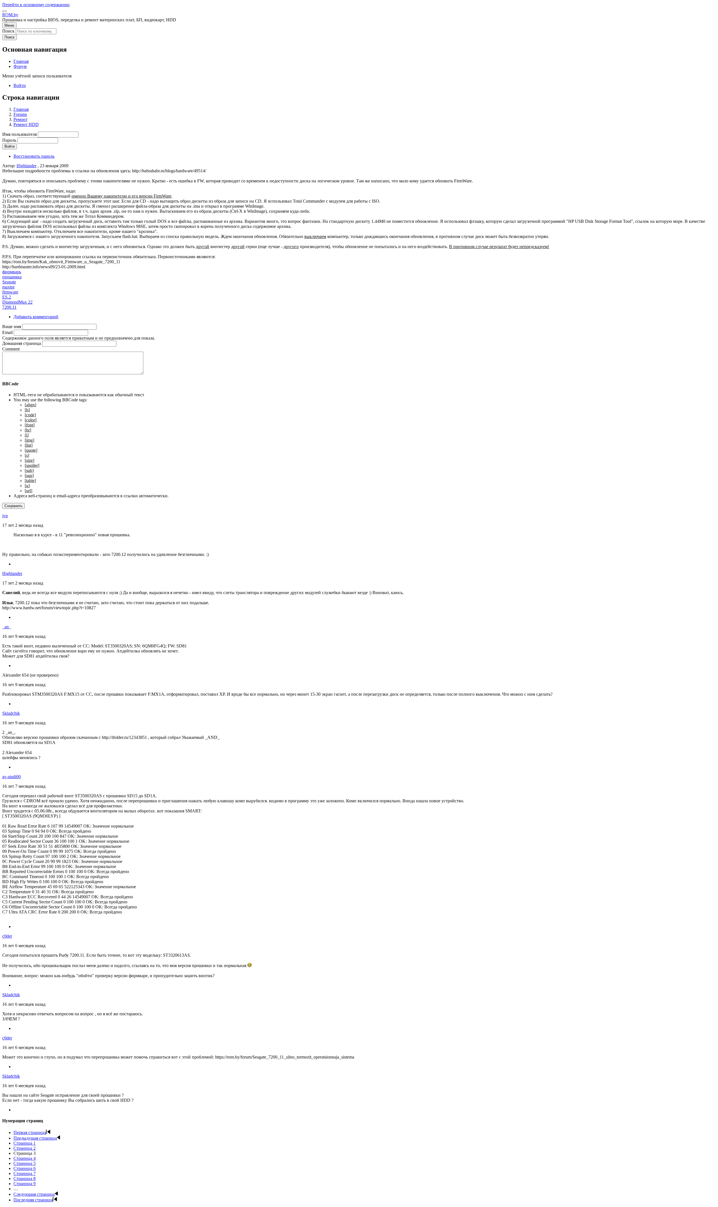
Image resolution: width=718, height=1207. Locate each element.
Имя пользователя (19, 134)
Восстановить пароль (33, 156)
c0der (7, 936)
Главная (21, 109)
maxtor (8, 287)
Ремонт (20, 119)
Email (7, 332)
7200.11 (9, 307)
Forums (20, 114)
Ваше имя (11, 326)
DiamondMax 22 (17, 302)
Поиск (8, 31)
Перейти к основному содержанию (36, 4)
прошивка (12, 276)
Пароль (9, 140)
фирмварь (11, 271)
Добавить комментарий (35, 316)
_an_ (6, 626)
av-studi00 (11, 776)
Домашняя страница (21, 343)
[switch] (4, 11)
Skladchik (11, 713)
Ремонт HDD (26, 124)
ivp (5, 515)
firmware (10, 292)
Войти (19, 85)
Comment (11, 349)
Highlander (26, 165)
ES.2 (6, 297)
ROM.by (10, 14)
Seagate (9, 282)
